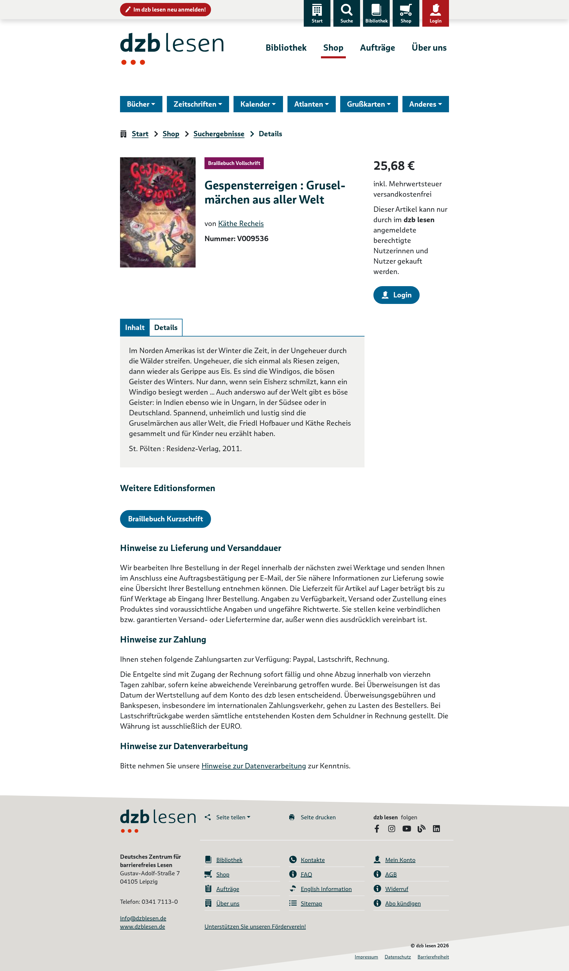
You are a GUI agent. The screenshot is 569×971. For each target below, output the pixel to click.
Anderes (422, 104)
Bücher (138, 104)
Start (317, 21)
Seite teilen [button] (230, 817)
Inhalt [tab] (135, 327)
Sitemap (311, 903)
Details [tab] (166, 327)
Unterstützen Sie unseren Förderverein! (255, 926)
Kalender (255, 104)
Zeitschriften (195, 104)
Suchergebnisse (219, 134)
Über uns (429, 47)
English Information (326, 889)
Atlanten (308, 104)
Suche (347, 21)
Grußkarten (366, 104)
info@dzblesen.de (143, 918)
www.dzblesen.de (142, 926)
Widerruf (396, 889)
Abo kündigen (403, 903)
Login (436, 21)
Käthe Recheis (241, 223)
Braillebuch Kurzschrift (165, 519)
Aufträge (377, 47)
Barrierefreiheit (433, 957)
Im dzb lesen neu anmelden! (169, 9)
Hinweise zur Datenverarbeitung (254, 766)
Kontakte (313, 860)
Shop (406, 21)
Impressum (366, 957)
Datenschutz (398, 957)
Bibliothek (376, 21)
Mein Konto (400, 860)
